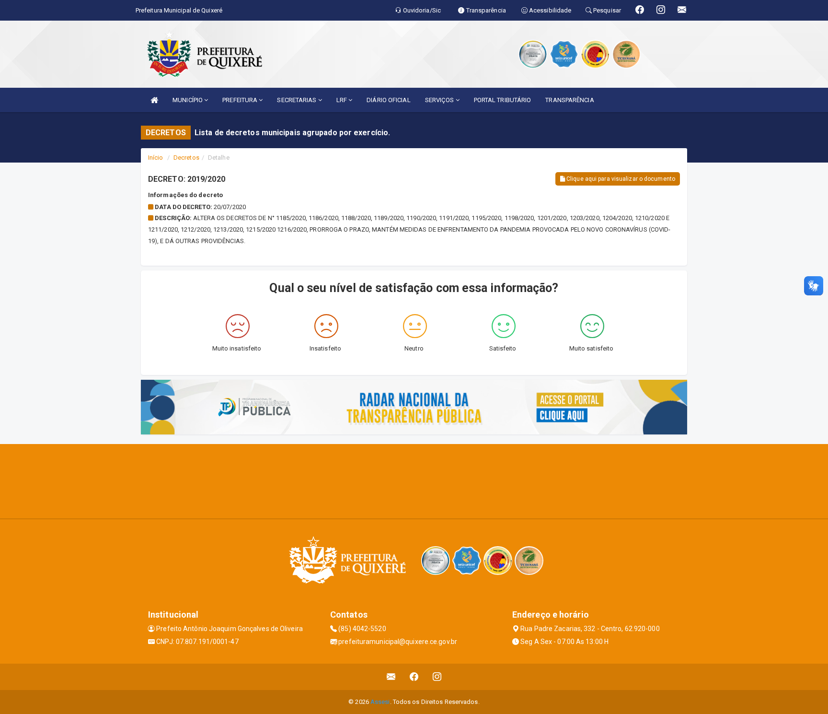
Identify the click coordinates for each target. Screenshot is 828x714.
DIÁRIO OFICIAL (388, 100)
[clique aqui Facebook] (414, 676)
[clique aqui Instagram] (437, 676)
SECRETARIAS (297, 100)
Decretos (186, 157)
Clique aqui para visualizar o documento (620, 179)
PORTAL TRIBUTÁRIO (502, 100)
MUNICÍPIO (188, 100)
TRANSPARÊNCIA (569, 100)
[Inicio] (154, 100)
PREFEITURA (240, 100)
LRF (342, 100)
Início (155, 157)
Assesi (380, 701)
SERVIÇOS (440, 100)
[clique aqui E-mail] (391, 676)
